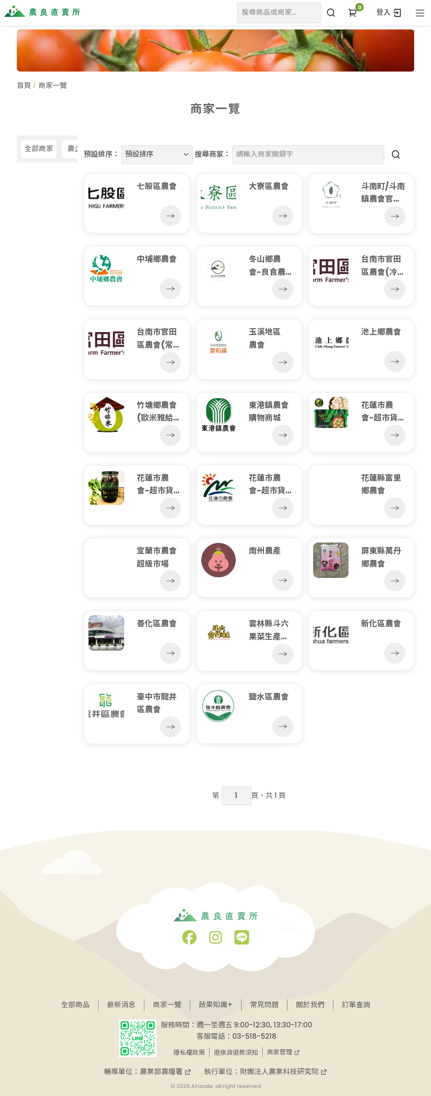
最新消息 (121, 1005)
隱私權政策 (189, 1052)
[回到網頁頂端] (408, 1053)
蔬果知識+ (216, 1005)
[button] (353, 12)
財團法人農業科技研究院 (280, 1072)
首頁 (24, 85)
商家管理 (280, 1052)
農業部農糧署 (162, 1072)
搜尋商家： (213, 154)
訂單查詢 (356, 1005)
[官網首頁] (42, 11)
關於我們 (310, 1005)
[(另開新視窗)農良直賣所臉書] (189, 940)
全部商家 (38, 149)
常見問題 (264, 1005)
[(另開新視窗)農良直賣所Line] (241, 940)
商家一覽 (167, 1005)
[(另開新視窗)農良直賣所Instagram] (215, 940)
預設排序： (102, 154)
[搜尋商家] (394, 154)
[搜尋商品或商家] (331, 12)
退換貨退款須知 (236, 1052)
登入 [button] (384, 12)
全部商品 (75, 1005)
